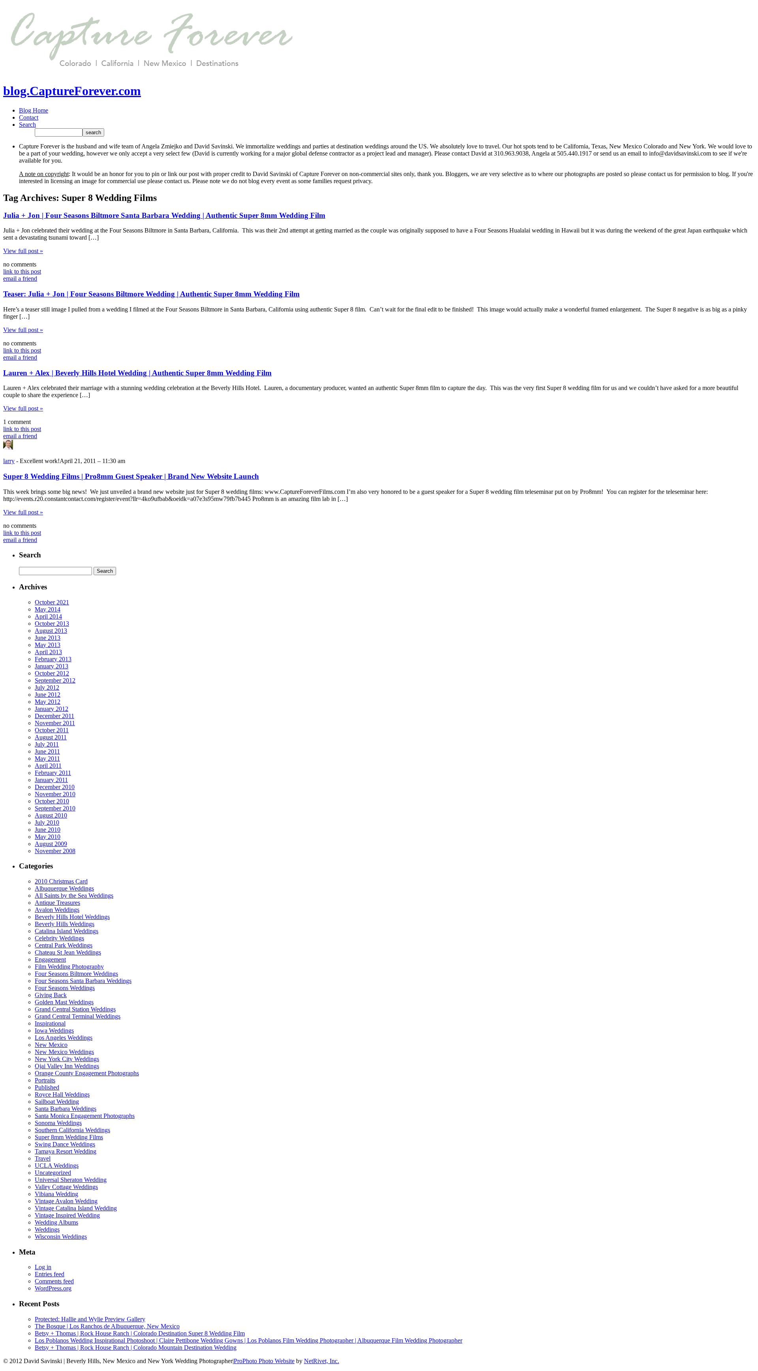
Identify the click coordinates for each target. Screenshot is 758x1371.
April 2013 (48, 652)
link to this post (22, 271)
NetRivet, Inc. (321, 1361)
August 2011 (51, 737)
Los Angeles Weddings (63, 1037)
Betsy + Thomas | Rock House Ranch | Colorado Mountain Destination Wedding (135, 1347)
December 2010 (55, 787)
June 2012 (47, 694)
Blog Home (33, 110)
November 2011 (55, 723)
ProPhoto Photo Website (264, 1361)
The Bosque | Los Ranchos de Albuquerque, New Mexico (107, 1326)
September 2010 (55, 808)
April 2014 (48, 616)
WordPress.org (53, 1288)
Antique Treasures (57, 902)
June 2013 (47, 637)
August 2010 (51, 815)
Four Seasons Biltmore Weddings (76, 973)
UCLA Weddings (57, 1165)
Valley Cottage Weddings (66, 1186)
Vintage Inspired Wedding (67, 1215)
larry (9, 461)
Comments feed (54, 1281)
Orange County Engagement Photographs (87, 1073)
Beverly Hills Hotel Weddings (72, 916)
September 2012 (55, 680)
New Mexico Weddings (64, 1051)
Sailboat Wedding (57, 1101)
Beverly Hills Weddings (64, 924)
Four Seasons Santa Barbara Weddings (83, 980)
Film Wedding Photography (69, 966)
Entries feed (49, 1274)
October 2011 (52, 730)
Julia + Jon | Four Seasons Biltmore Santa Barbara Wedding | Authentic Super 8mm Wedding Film (164, 215)
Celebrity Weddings (59, 938)
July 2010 (47, 822)
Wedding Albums (56, 1222)
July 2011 (47, 744)
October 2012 (52, 673)
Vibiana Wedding (56, 1194)
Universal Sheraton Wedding (71, 1179)
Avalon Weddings (57, 909)
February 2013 (53, 659)
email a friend (20, 278)
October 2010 (52, 801)
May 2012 (47, 701)
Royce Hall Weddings (62, 1094)
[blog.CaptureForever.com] (149, 71)
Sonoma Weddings (58, 1123)
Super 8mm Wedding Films (69, 1137)
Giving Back (51, 995)
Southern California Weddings (72, 1130)
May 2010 (47, 836)
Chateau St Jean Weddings (68, 952)
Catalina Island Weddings (66, 931)
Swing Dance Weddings (65, 1144)
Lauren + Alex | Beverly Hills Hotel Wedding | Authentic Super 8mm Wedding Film (137, 373)
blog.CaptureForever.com (72, 91)
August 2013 (51, 630)
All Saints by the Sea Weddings (74, 895)
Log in (43, 1267)
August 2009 (51, 843)
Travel (43, 1158)
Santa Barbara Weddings (65, 1108)
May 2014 (47, 609)
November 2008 (55, 851)
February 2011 (53, 772)
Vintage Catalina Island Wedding (76, 1208)
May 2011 (47, 758)
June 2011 (47, 751)
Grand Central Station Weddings (75, 1009)
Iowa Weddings (54, 1030)
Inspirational (50, 1023)
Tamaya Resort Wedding (65, 1151)
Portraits (45, 1080)
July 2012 (47, 687)
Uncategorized (53, 1172)
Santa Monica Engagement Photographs (85, 1115)
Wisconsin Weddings (61, 1236)
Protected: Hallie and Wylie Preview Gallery (90, 1319)
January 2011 (51, 779)
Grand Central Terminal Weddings (77, 1016)
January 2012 (51, 708)
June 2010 (47, 829)
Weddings (47, 1229)
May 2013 (47, 644)
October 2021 (52, 602)
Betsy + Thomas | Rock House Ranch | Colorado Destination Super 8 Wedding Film (140, 1333)
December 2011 (54, 716)
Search (27, 124)
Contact (28, 117)
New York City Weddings (67, 1059)
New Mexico (51, 1044)
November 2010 (55, 794)
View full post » (23, 251)
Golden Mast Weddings (64, 1002)
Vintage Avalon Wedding (66, 1201)
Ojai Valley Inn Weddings (67, 1066)
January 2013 (51, 666)
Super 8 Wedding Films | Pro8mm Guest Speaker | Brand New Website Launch (131, 476)
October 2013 (52, 623)
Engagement (50, 959)
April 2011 (48, 765)
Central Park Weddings (63, 945)
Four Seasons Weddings (65, 988)
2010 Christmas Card (61, 881)
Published (47, 1087)
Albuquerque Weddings (64, 888)
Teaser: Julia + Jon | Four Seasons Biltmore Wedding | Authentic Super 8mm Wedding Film (151, 294)
